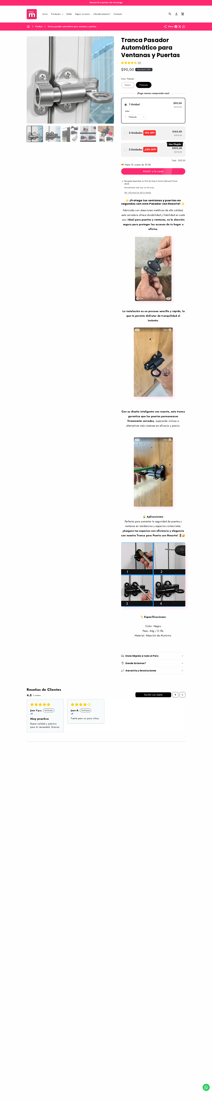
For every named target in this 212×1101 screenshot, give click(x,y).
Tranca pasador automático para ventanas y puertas (72, 26)
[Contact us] (206, 1087)
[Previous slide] (30, 134)
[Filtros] (175, 694)
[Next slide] (110, 134)
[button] (56, 14)
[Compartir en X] (179, 26)
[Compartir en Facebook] (176, 26)
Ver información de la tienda (137, 192)
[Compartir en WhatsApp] (183, 26)
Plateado (143, 84)
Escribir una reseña (153, 694)
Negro (129, 85)
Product (39, 26)
